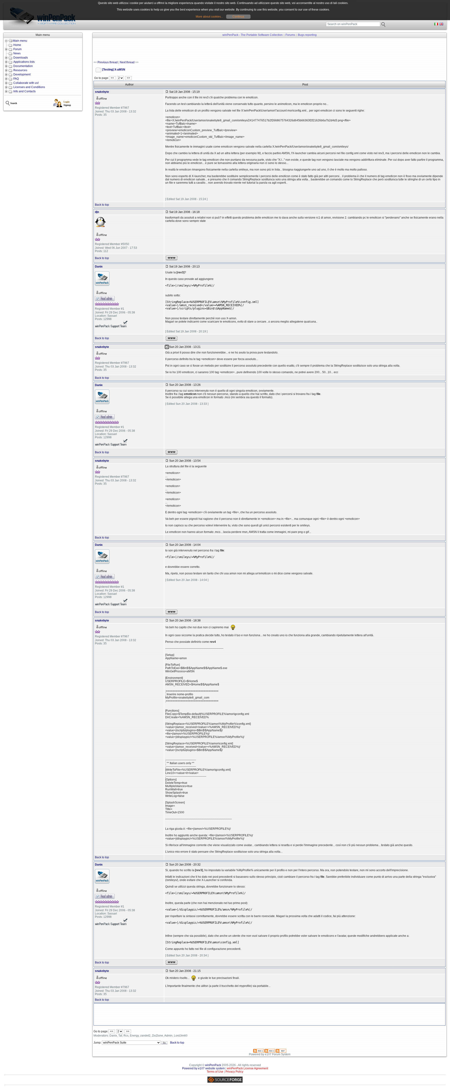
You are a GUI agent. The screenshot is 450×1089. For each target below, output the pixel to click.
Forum (17, 49)
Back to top (102, 204)
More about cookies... (209, 16)
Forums (290, 35)
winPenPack (213, 1065)
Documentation (23, 66)
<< (112, 78)
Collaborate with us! (26, 83)
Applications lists (24, 61)
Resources (20, 70)
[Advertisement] (179, 49)
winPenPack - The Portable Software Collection (252, 35)
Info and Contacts (24, 91)
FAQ (16, 78)
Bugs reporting (307, 35)
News (17, 53)
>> (128, 78)
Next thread (127, 62)
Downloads (20, 57)
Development (21, 74)
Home (17, 45)
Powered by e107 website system (203, 1068)
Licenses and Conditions (29, 87)
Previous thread (108, 62)
